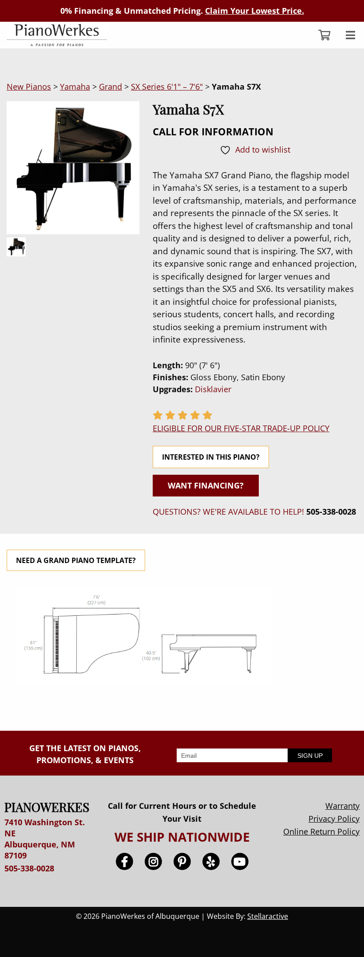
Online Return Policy (321, 831)
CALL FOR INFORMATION (213, 131)
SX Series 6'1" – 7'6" (167, 86)
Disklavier (213, 389)
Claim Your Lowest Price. (254, 10)
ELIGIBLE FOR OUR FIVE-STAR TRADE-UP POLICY (241, 428)
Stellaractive (267, 916)
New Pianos (29, 86)
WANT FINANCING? (206, 485)
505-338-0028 (331, 511)
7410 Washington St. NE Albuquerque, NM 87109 (44, 839)
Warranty (342, 805)
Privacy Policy (334, 818)
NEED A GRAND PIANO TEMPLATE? (76, 560)
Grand (110, 86)
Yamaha (75, 86)
